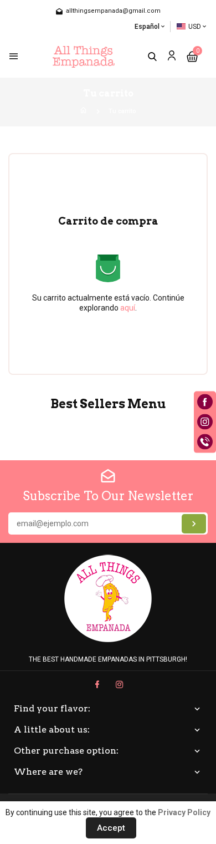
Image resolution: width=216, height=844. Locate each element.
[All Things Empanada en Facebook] (96, 684)
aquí (127, 307)
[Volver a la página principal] (84, 111)
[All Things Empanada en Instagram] (119, 684)
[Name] (194, 523)
